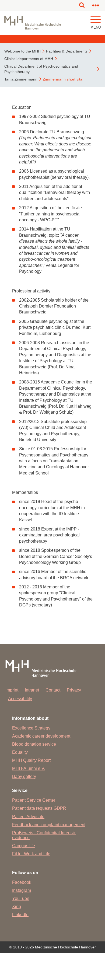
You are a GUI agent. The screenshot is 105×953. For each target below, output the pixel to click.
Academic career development (41, 736)
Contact (53, 690)
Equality (20, 752)
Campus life (23, 845)
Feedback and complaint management (48, 824)
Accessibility (20, 698)
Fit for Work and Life (31, 853)
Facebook (21, 882)
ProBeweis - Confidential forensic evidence (44, 835)
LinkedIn (20, 914)
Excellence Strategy (31, 728)
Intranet (32, 690)
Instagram (21, 890)
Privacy (74, 690)
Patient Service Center (33, 800)
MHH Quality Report (31, 760)
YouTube (20, 898)
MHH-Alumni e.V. (28, 768)
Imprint (11, 690)
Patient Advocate (28, 816)
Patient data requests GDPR (39, 808)
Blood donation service (34, 744)
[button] (95, 19)
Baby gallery (24, 776)
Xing (16, 906)
